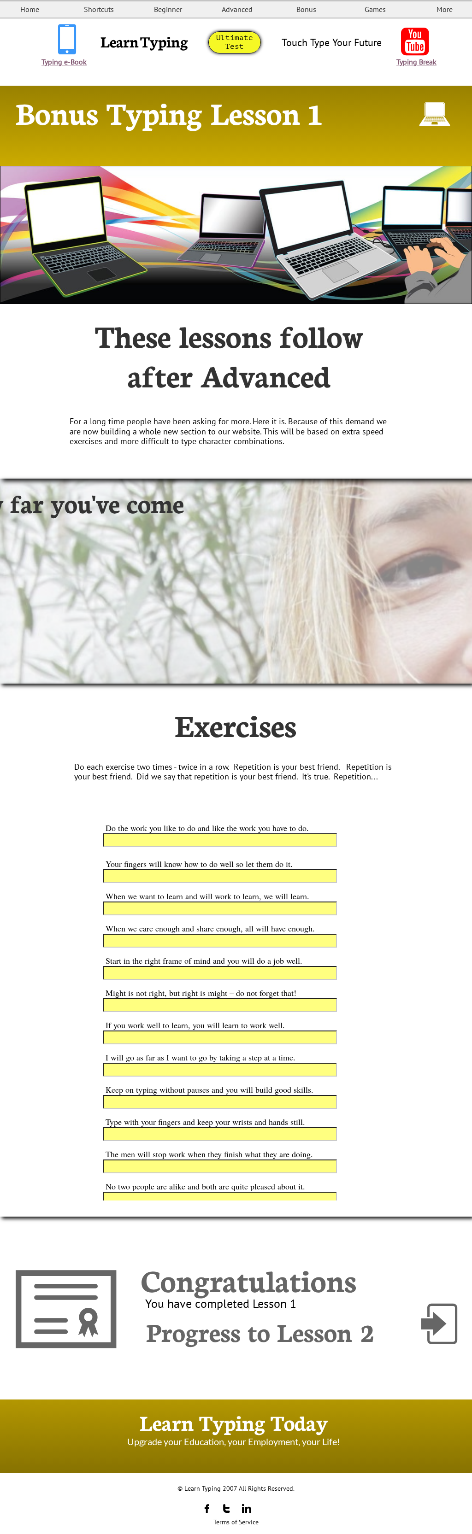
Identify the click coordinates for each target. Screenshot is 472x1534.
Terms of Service (236, 1522)
